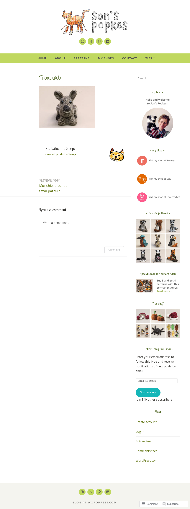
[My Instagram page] (82, 41)
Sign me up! (148, 392)
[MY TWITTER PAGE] (91, 492)
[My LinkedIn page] (107, 41)
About (60, 58)
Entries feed (144, 441)
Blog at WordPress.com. (95, 502)
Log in (140, 432)
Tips (148, 58)
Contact (129, 58)
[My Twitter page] (91, 41)
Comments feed (147, 451)
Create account (146, 422)
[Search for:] (158, 78)
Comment (114, 249)
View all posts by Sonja (60, 154)
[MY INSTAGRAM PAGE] (82, 492)
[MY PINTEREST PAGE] (99, 492)
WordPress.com (146, 461)
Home (42, 58)
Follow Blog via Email (157, 349)
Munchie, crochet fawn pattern (53, 186)
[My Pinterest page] (99, 41)
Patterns (82, 58)
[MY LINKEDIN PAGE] (108, 492)
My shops (106, 58)
